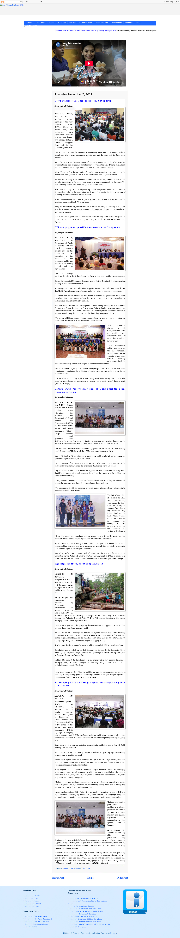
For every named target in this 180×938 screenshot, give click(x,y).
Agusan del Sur (31, 898)
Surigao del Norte (33, 904)
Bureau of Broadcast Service (83, 914)
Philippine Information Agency (84, 898)
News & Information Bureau (82, 906)
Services (72, 23)
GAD (138, 23)
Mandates (62, 23)
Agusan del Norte (32, 896)
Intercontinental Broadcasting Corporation (90, 924)
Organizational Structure (45, 23)
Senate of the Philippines (37, 922)
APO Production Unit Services (83, 917)
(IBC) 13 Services (78, 927)
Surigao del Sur (32, 906)
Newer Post (58, 877)
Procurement (117, 23)
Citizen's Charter (85, 23)
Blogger (113, 933)
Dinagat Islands (32, 901)
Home (29, 23)
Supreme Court (31, 927)
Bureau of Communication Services (85, 922)
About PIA (129, 23)
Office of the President (36, 916)
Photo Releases (102, 23)
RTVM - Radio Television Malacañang (86, 911)
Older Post (122, 877)
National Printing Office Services (86, 919)
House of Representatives (36, 924)
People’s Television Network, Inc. (86, 909)
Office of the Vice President (38, 919)
